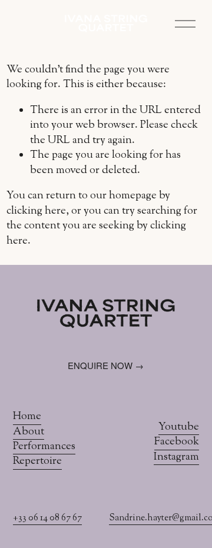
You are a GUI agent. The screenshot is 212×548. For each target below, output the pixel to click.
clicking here (36, 211)
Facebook (176, 442)
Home (27, 417)
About (28, 432)
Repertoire (37, 461)
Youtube (178, 427)
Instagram (176, 457)
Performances (44, 447)
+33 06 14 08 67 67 (47, 518)
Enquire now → (106, 365)
